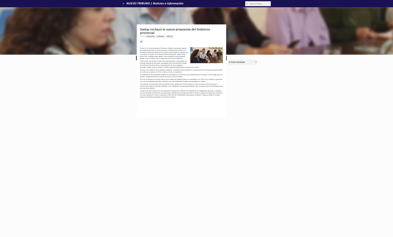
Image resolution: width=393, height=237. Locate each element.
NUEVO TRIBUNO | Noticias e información (154, 3)
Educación (151, 36)
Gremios (169, 36)
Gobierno (160, 36)
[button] (141, 41)
